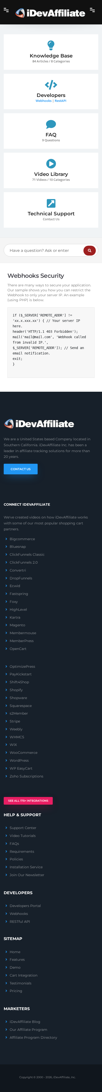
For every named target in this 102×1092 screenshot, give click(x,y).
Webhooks (43, 100)
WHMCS (17, 737)
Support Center (23, 828)
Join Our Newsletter (27, 875)
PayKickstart (21, 674)
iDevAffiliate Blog (25, 1021)
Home (15, 952)
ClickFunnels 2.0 (24, 562)
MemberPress (22, 641)
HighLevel (18, 609)
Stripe (15, 721)
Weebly (16, 729)
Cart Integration (23, 975)
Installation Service (26, 867)
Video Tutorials (23, 835)
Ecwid (15, 586)
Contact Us (21, 469)
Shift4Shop (19, 682)
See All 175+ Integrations (28, 800)
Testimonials (20, 983)
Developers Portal (25, 906)
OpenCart (18, 649)
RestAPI (60, 100)
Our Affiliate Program (28, 1029)
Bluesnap (18, 546)
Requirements (22, 851)
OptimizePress (22, 666)
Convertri (18, 570)
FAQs (14, 843)
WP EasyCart (21, 768)
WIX (13, 744)
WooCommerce (23, 752)
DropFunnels (21, 578)
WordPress (19, 760)
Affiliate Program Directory (33, 1037)
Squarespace (21, 705)
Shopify (16, 690)
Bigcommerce (22, 539)
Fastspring (19, 594)
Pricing (16, 991)
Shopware (18, 698)
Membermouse (23, 633)
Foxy (14, 601)
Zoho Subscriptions (26, 776)
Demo (15, 967)
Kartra (15, 617)
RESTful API (20, 921)
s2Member (19, 713)
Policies (16, 859)
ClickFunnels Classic (27, 554)
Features (17, 959)
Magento (17, 625)
